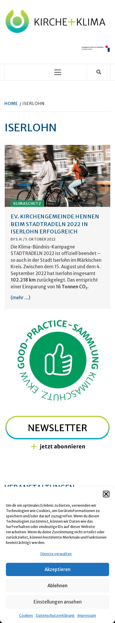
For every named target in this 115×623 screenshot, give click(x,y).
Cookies (26, 615)
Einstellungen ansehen (58, 602)
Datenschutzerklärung (55, 615)
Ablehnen (57, 585)
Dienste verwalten (56, 554)
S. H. (19, 239)
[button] (106, 494)
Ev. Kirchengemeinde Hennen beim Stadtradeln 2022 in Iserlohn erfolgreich (55, 224)
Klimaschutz (27, 203)
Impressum (87, 615)
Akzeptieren (57, 569)
